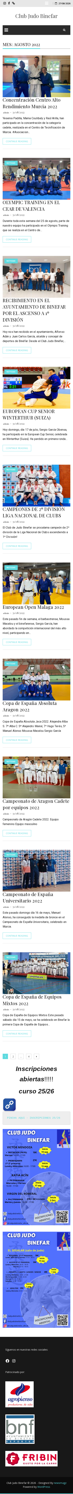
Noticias (11, 60)
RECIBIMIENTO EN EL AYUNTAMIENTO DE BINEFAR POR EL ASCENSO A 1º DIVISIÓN (34, 310)
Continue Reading (17, 141)
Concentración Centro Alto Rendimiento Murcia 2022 (32, 103)
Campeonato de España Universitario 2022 (28, 897)
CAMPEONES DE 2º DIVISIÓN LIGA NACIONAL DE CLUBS (34, 512)
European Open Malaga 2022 (33, 607)
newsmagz (60, 1483)
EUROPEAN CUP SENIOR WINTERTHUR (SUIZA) (29, 414)
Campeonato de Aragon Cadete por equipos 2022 (36, 804)
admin (6, 112)
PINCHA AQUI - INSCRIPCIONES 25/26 (33, 1118)
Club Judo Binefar (36, 15)
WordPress (43, 1486)
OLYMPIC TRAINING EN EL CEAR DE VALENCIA (31, 205)
